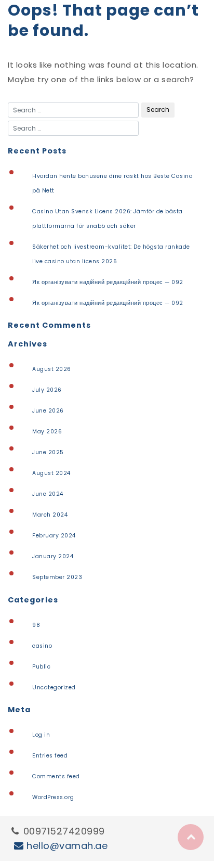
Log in (41, 735)
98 (36, 625)
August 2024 (51, 473)
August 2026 (51, 369)
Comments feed (56, 776)
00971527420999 (64, 831)
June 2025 (48, 452)
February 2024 (54, 535)
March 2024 (50, 515)
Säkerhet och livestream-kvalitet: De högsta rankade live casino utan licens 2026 (111, 254)
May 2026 (47, 431)
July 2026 (47, 390)
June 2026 (48, 411)
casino (42, 646)
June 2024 (47, 494)
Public (41, 667)
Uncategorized (54, 687)
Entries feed (50, 756)
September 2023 (57, 577)
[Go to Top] (191, 837)
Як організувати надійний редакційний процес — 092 (107, 282)
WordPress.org (53, 797)
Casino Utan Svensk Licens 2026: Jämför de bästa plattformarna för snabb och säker (107, 219)
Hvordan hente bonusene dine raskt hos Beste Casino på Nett (112, 183)
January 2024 (52, 556)
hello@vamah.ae (67, 845)
